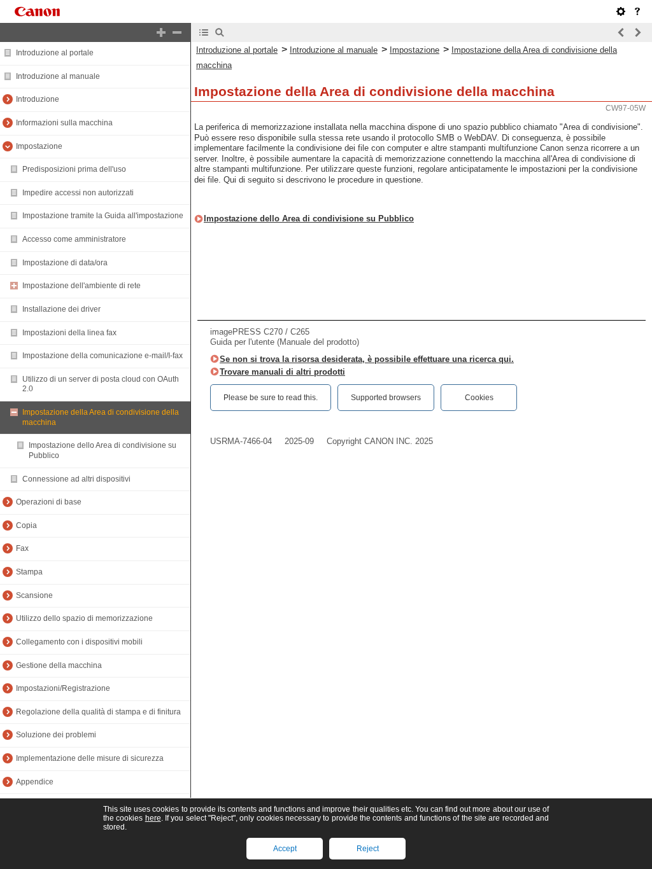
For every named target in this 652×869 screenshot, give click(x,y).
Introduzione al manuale (58, 76)
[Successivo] (637, 32)
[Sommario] (204, 32)
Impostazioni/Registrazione (63, 688)
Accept (285, 848)
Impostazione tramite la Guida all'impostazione (102, 215)
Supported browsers (386, 397)
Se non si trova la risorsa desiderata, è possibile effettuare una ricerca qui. (367, 359)
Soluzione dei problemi (56, 734)
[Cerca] (220, 32)
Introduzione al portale (55, 52)
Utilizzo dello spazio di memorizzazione (84, 618)
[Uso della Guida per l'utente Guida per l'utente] (637, 11)
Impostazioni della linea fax (69, 332)
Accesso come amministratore (74, 239)
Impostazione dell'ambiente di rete (81, 285)
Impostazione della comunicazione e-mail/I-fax (102, 355)
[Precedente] (621, 32)
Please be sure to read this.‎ (270, 397)
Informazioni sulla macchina (64, 122)
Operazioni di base (49, 501)
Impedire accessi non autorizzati (78, 192)
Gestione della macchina (59, 665)
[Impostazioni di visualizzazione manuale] (621, 11)
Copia (26, 525)
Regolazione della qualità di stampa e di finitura (98, 711)
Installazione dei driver (61, 309)
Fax (22, 548)
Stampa (29, 571)
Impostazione (39, 146)
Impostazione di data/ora (65, 262)
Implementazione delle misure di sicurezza (90, 758)
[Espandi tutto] (161, 32)
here (153, 818)
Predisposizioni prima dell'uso (74, 169)
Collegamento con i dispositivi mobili (79, 641)
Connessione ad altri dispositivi (76, 479)
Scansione (34, 595)
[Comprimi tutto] (177, 32)
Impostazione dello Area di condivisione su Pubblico (309, 218)
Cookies (479, 397)
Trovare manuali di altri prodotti (282, 372)
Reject (368, 848)
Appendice (34, 781)
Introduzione (37, 99)
